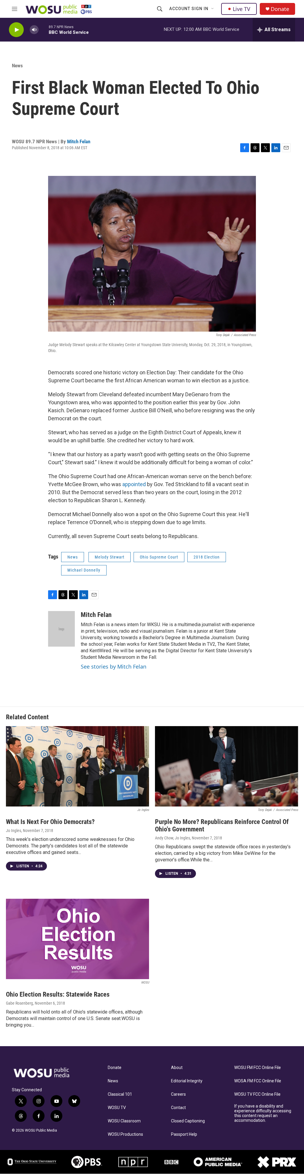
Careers (178, 1094)
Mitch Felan (78, 141)
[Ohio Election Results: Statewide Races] (77, 939)
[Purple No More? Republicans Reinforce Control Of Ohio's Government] (226, 766)
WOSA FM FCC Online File (257, 1081)
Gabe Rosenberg (19, 1003)
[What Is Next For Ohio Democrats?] (77, 766)
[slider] (44, 29)
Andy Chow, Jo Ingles (172, 838)
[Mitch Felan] (61, 629)
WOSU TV (117, 1107)
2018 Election (207, 557)
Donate (280, 9)
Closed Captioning (188, 1121)
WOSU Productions (125, 1134)
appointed (134, 484)
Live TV (241, 8)
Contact (178, 1107)
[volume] (34, 29)
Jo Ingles (13, 830)
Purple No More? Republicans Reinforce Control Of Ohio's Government (222, 825)
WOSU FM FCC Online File (257, 1067)
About (177, 1067)
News (17, 66)
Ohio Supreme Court (159, 557)
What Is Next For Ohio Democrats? (50, 821)
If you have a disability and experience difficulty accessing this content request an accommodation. (262, 1113)
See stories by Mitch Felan (113, 666)
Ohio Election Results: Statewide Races (58, 994)
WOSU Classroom (124, 1121)
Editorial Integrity (186, 1081)
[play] (16, 29)
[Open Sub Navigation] (212, 9)
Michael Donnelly (83, 570)
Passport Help (184, 1134)
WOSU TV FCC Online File (257, 1094)
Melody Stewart (109, 557)
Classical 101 (120, 1094)
